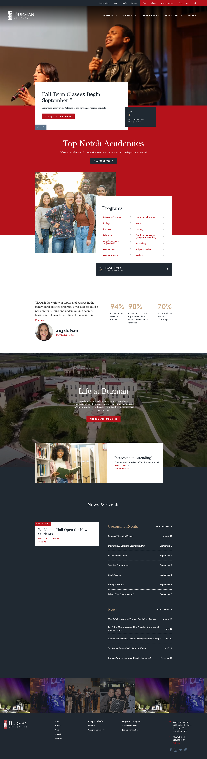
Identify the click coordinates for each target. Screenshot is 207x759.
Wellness (140, 255)
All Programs (102, 161)
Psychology (141, 243)
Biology (106, 223)
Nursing (139, 229)
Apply (124, 3)
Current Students (167, 3)
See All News (163, 609)
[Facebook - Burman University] (171, 750)
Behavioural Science (112, 217)
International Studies (145, 217)
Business (107, 229)
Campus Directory (96, 729)
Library (91, 725)
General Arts (109, 249)
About (191, 15)
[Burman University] (21, 15)
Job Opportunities (130, 729)
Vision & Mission (129, 725)
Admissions (108, 15)
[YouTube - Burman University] (175, 750)
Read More (40, 320)
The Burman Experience (103, 419)
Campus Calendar (96, 721)
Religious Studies (143, 249)
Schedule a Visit (120, 466)
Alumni (153, 3)
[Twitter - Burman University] (180, 750)
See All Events (162, 526)
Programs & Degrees (131, 721)
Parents (134, 3)
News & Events (172, 15)
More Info (42, 542)
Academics (128, 15)
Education (107, 235)
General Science (110, 255)
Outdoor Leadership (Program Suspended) (146, 236)
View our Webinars (122, 469)
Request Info (104, 3)
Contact (58, 738)
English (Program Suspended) (111, 242)
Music (138, 223)
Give (144, 3)
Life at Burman (149, 15)
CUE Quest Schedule (57, 116)
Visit (115, 3)
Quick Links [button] (183, 3)
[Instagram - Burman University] (186, 750)
